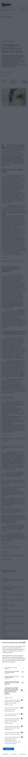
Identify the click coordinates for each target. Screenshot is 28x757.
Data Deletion (5, 754)
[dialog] (14, 698)
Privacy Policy (22, 754)
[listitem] (14, 668)
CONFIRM (8, 748)
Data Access (14, 754)
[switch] (22, 672)
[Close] (25, 642)
